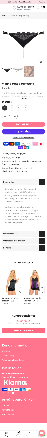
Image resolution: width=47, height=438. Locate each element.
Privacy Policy (8, 355)
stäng (42, 2)
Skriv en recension (24, 330)
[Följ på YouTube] (13, 392)
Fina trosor (20, 168)
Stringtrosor (35, 161)
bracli (11, 168)
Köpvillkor (6, 351)
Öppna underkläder (11, 164)
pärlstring (30, 168)
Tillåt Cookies (8, 414)
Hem (4, 15)
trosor (24, 171)
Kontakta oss (8, 410)
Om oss (5, 405)
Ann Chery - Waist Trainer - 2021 (10, 299)
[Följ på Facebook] (3, 392)
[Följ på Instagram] (8, 392)
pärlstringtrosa (8, 171)
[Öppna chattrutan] (42, 433)
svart (18, 171)
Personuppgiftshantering (13, 360)
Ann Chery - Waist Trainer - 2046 (32, 299)
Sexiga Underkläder (21, 161)
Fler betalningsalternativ (23, 137)
